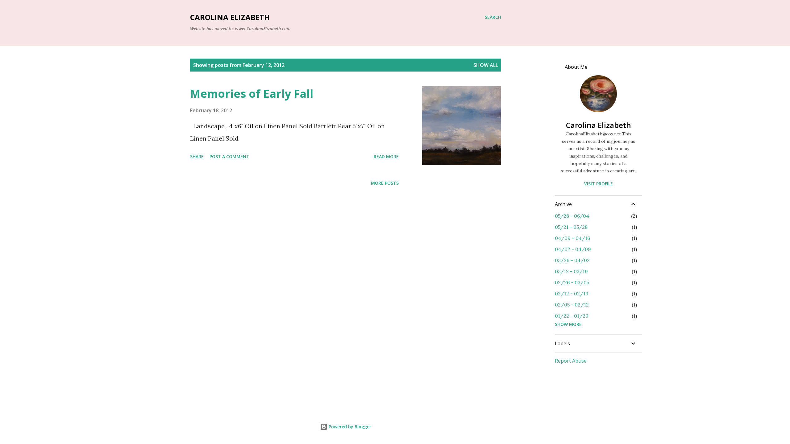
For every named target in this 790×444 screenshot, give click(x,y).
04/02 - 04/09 (573, 249)
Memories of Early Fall (251, 93)
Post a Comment (229, 156)
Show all (485, 65)
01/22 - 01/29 (571, 316)
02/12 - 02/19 (571, 293)
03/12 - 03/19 (571, 271)
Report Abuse (571, 360)
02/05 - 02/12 (572, 305)
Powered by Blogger (349, 427)
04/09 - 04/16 (572, 238)
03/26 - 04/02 (572, 260)
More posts (385, 183)
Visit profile (598, 184)
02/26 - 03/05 (572, 282)
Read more (386, 156)
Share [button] (197, 156)
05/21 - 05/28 (571, 227)
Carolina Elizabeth (230, 17)
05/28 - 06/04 (572, 216)
